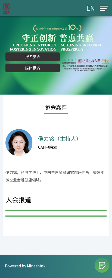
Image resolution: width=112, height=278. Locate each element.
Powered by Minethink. (25, 266)
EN (90, 8)
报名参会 (32, 57)
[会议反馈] (102, 265)
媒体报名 (32, 68)
